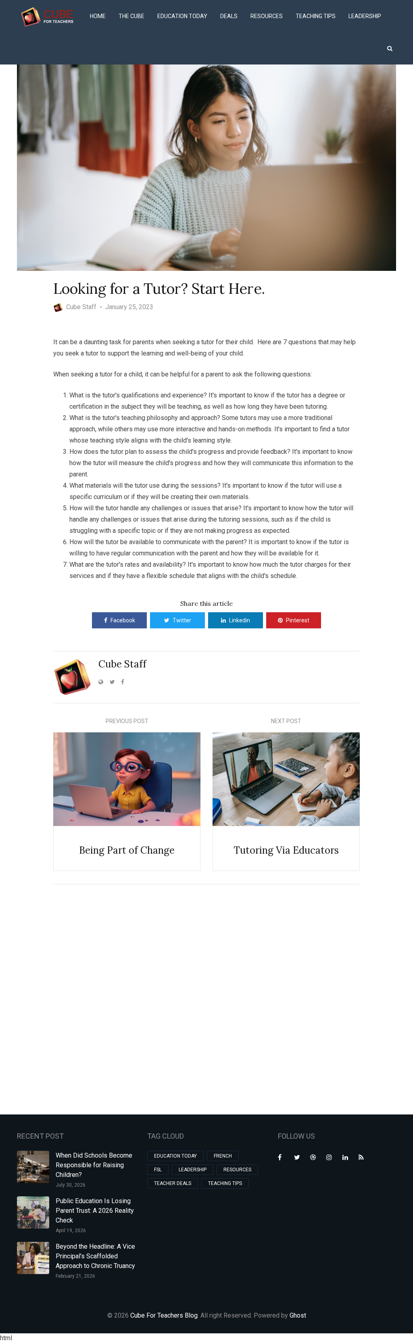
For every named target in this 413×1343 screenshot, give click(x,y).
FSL (158, 1170)
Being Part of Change (127, 850)
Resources (266, 16)
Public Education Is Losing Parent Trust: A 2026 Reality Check (95, 1210)
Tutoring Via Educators (286, 850)
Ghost (298, 1315)
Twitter (182, 620)
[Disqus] (206, 998)
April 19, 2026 (71, 1230)
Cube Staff (122, 664)
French (223, 1156)
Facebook (123, 620)
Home (98, 16)
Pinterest (297, 620)
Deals (229, 16)
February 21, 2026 (75, 1276)
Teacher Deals (172, 1183)
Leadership (364, 16)
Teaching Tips (316, 16)
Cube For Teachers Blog (164, 1315)
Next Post (286, 721)
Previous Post (127, 721)
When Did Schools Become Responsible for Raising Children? (94, 1165)
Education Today (182, 16)
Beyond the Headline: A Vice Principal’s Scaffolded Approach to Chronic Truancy (95, 1256)
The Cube (131, 16)
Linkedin (239, 620)
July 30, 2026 (71, 1185)
